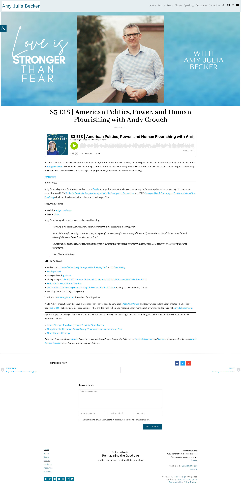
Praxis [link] (96, 189)
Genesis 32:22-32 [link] (106, 279)
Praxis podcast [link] (54, 271)
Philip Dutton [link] (190, 482)
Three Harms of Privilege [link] (58, 333)
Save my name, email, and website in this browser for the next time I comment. (116, 420)
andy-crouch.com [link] (64, 210)
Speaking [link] (47, 471)
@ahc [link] (57, 214)
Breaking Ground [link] (65, 297)
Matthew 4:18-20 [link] (123, 279)
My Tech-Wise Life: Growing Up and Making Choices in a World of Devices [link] (81, 287)
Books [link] (46, 457)
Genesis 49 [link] (81, 279)
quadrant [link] (67, 275)
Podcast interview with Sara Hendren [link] (64, 283)
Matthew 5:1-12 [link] (139, 279)
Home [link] (46, 449)
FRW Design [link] (180, 477)
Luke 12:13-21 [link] (68, 279)
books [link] (194, 460)
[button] (177, 363)
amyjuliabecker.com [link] (182, 308)
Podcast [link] (47, 460)
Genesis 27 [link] (92, 279)
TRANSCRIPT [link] (50, 177)
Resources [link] (48, 468)
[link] (3, 28)
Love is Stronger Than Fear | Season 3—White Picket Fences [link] (75, 325)
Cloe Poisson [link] (183, 479)
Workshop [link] (48, 464)
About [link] (46, 453)
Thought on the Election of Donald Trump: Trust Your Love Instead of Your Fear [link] (84, 329)
